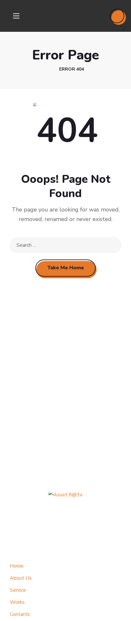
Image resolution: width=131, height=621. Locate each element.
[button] (117, 16)
